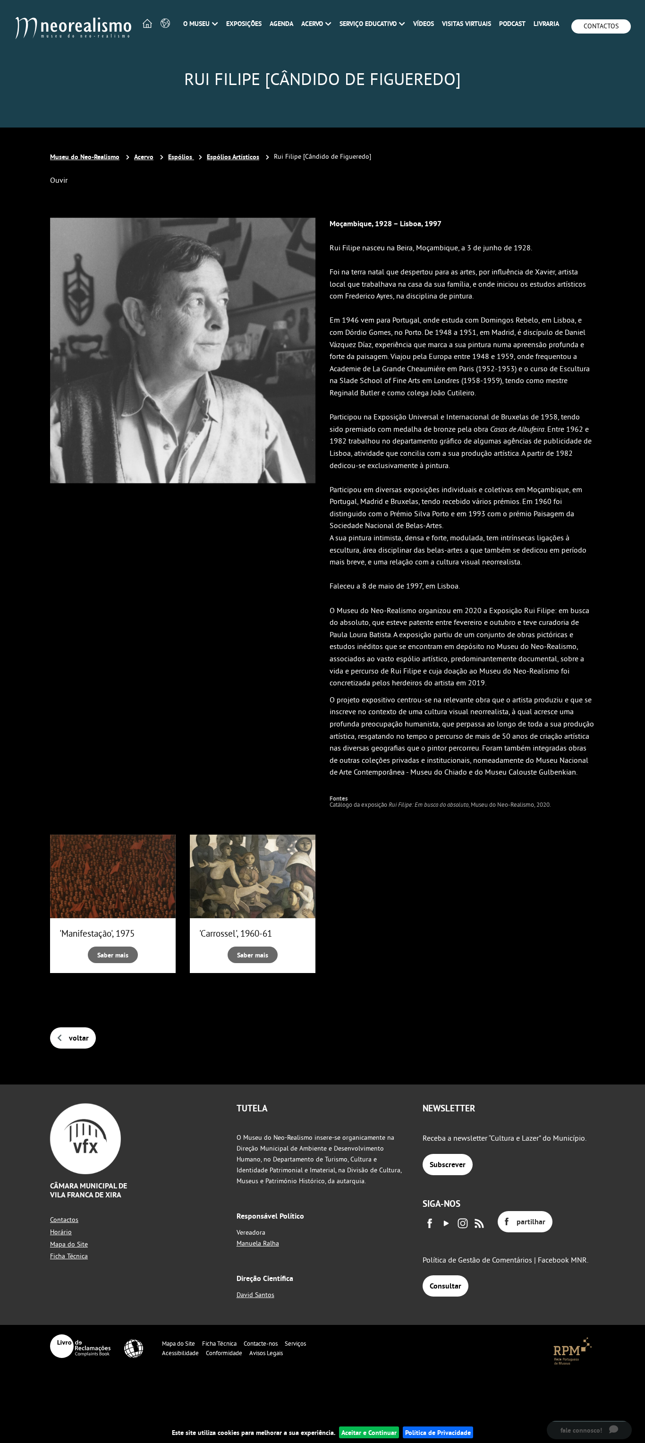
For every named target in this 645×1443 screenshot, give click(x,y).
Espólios (181, 156)
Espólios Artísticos (233, 156)
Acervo (143, 156)
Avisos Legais (266, 1353)
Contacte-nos (261, 1343)
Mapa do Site (69, 1244)
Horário (61, 1232)
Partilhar (531, 1222)
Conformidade (224, 1353)
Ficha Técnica (69, 1256)
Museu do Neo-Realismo (84, 156)
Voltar (79, 1038)
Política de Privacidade (438, 1432)
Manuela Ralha (258, 1243)
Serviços (295, 1343)
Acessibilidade (180, 1353)
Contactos (601, 26)
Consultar (445, 1286)
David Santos (255, 1294)
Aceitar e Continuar (369, 1432)
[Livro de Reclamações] (80, 1346)
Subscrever (448, 1165)
